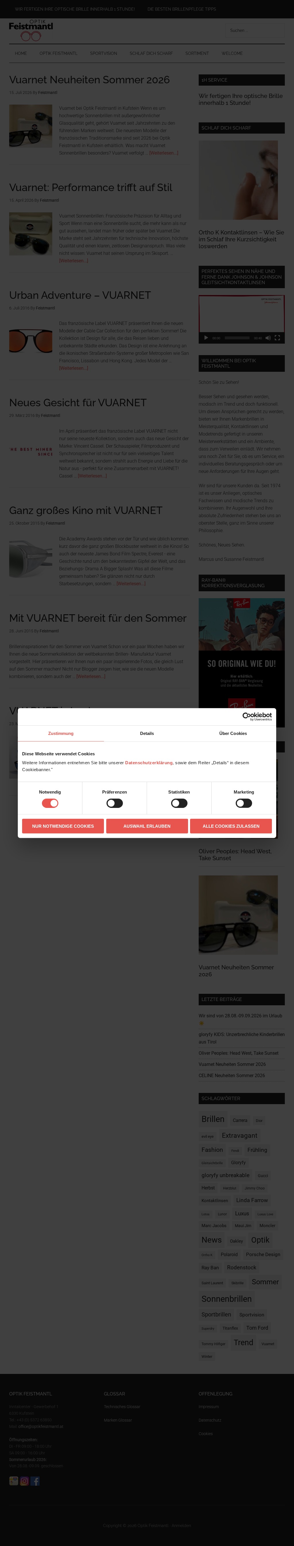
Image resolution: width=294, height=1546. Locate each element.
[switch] (115, 803)
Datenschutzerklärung (149, 762)
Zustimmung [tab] (61, 733)
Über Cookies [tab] (233, 733)
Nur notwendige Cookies (63, 826)
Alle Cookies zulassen (231, 826)
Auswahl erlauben (147, 826)
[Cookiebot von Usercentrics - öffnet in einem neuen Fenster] (247, 716)
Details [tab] (147, 733)
